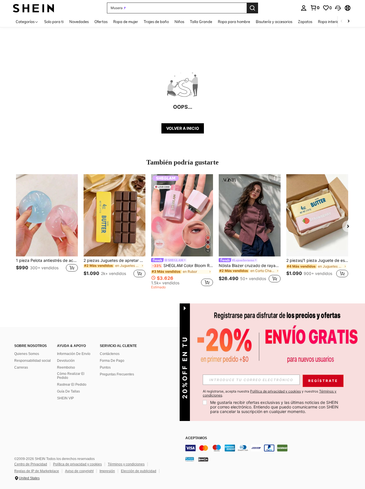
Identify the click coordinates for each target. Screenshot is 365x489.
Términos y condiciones (126, 464)
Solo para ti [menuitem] (54, 21)
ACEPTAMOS (196, 438)
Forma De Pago (112, 361)
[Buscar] (252, 8)
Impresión (107, 471)
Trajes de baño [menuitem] (156, 21)
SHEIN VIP (65, 398)
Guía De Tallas (68, 391)
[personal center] (303, 8)
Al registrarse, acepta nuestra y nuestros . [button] (269, 393)
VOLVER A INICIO (182, 128)
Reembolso (66, 367)
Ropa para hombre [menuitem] (234, 21)
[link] (315, 7)
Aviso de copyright (79, 471)
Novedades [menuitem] (79, 21)
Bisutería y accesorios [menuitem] (274, 21)
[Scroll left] (342, 21)
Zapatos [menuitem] (305, 21)
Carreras (21, 367)
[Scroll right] (348, 21)
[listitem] (47, 229)
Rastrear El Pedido (71, 385)
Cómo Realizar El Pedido (70, 376)
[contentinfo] (270, 448)
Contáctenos (109, 354)
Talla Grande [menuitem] (201, 21)
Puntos (105, 367)
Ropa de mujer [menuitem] (125, 21)
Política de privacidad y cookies (77, 464)
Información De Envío (73, 354)
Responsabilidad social (32, 361)
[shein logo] (33, 8)
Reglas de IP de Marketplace (36, 471)
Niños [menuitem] (179, 21)
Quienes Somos (26, 354)
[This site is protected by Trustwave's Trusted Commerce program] (189, 459)
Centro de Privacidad (30, 464)
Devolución (66, 361)
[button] (337, 8)
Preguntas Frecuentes (117, 374)
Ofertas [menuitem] (101, 21)
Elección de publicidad (138, 471)
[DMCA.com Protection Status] (203, 459)
